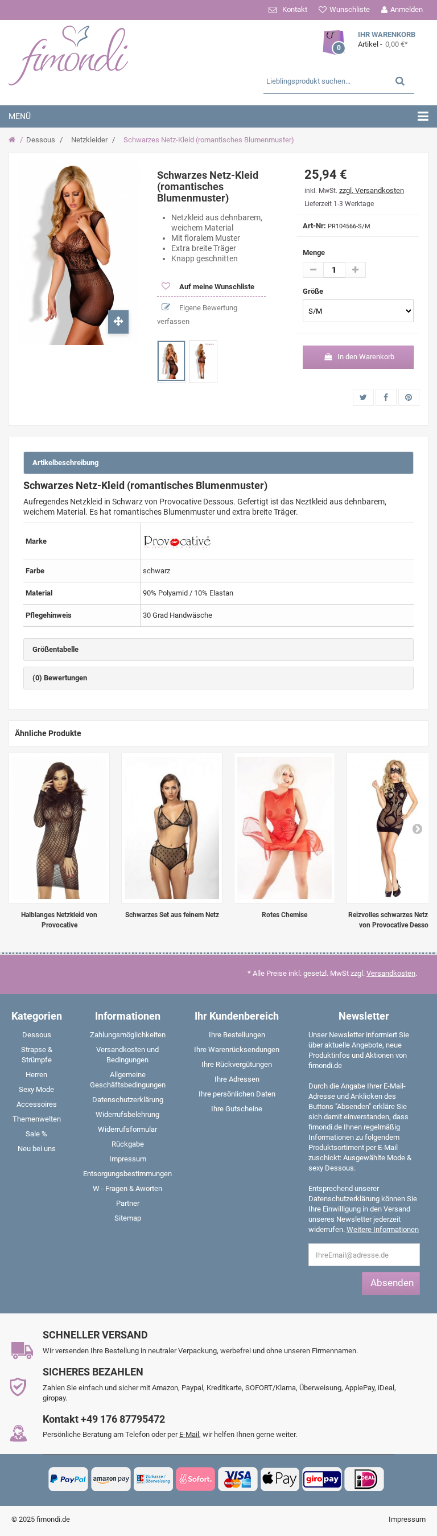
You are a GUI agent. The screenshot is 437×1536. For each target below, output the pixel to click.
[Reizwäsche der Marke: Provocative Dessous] (177, 540)
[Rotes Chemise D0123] (284, 828)
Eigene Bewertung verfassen (197, 314)
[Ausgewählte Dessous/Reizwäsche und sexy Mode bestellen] (77, 54)
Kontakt (294, 9)
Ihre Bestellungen (237, 1034)
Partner (127, 1203)
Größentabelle (55, 649)
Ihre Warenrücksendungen (236, 1049)
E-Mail (189, 1434)
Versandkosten (390, 973)
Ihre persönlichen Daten (237, 1094)
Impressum (127, 1159)
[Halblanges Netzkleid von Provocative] (59, 828)
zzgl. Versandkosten (371, 190)
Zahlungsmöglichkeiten (128, 1034)
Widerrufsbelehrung (127, 1114)
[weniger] (313, 270)
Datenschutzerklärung (127, 1099)
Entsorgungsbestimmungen (127, 1173)
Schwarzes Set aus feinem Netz (172, 915)
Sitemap (127, 1218)
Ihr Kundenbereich (237, 1016)
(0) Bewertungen (59, 677)
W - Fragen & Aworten (127, 1188)
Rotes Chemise (284, 915)
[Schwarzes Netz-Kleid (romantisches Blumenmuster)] (171, 360)
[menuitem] (36, 1037)
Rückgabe (128, 1144)
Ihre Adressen (237, 1079)
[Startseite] (13, 140)
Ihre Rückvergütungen (236, 1064)
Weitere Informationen (383, 1229)
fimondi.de (53, 1519)
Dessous (40, 139)
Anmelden (406, 9)
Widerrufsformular (127, 1129)
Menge (314, 252)
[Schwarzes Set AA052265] (171, 828)
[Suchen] (400, 80)
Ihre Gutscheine (236, 1108)
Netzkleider (89, 139)
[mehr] (355, 270)
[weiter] (417, 828)
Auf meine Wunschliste (216, 286)
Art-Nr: (314, 225)
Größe (314, 291)
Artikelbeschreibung (65, 462)
